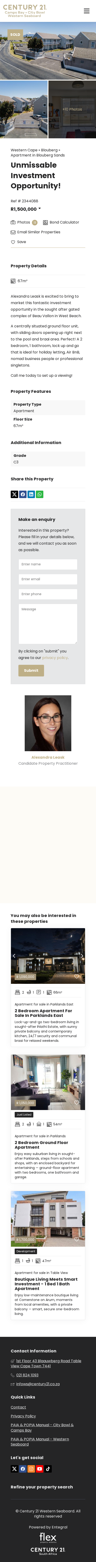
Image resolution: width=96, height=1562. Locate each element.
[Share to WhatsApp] (39, 495)
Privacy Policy (23, 1416)
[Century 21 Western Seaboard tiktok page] (48, 1469)
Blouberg (49, 150)
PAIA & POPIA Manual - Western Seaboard (40, 1442)
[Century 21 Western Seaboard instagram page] (31, 1469)
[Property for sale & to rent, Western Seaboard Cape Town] (25, 11)
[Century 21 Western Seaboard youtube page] (39, 1469)
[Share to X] (14, 495)
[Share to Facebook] (23, 495)
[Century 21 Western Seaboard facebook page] (23, 1469)
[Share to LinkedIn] (31, 495)
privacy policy (55, 657)
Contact (18, 1407)
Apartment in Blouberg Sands (38, 155)
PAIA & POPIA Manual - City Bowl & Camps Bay (42, 1428)
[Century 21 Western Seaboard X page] (14, 1469)
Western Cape (24, 150)
